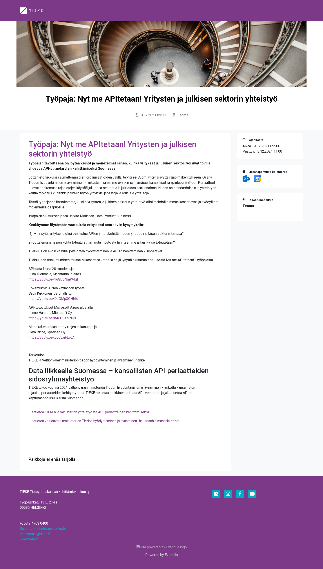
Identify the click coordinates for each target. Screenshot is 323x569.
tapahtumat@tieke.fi (35, 534)
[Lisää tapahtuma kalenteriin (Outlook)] (246, 178)
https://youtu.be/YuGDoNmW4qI (53, 279)
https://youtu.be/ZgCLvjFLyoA (51, 337)
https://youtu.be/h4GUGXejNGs (52, 318)
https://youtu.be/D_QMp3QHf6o (53, 299)
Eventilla (171, 555)
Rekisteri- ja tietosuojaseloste (43, 529)
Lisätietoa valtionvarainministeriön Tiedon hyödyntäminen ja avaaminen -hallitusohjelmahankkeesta (104, 421)
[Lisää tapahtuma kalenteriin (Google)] (257, 178)
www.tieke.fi (29, 539)
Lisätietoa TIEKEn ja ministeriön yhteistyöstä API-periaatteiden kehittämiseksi (89, 412)
